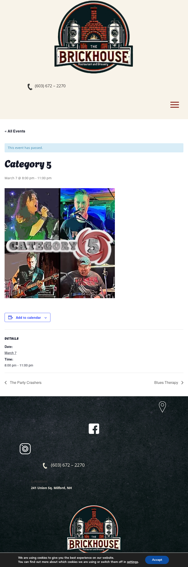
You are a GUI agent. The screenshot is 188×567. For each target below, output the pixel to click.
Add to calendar (28, 317)
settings (132, 562)
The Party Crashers (25, 382)
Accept (157, 560)
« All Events (15, 131)
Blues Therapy (166, 382)
